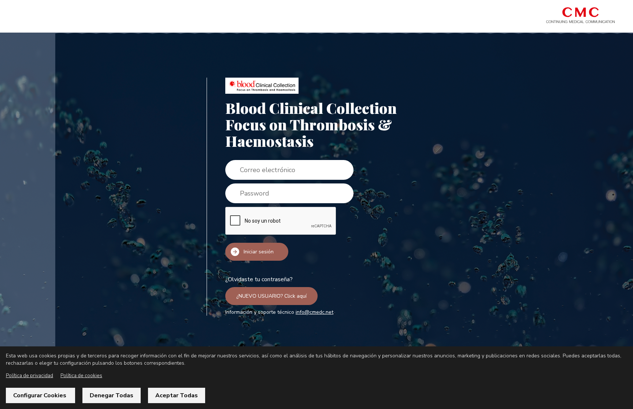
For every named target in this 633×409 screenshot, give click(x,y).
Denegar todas (111, 395)
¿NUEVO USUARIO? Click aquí (271, 296)
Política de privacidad (29, 375)
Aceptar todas (176, 395)
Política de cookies (81, 375)
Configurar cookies (40, 395)
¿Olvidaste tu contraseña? (259, 279)
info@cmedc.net (314, 312)
